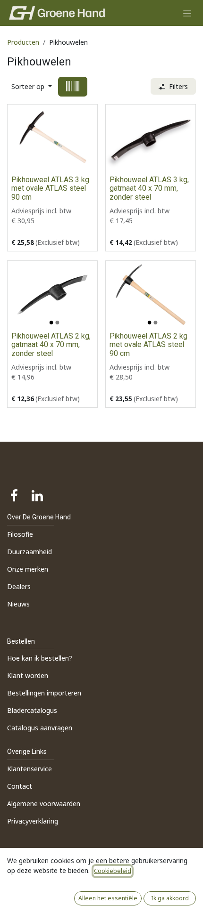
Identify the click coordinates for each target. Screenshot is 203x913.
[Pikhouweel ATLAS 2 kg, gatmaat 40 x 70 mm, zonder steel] (52, 294)
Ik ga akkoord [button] (170, 898)
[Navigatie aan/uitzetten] (187, 13)
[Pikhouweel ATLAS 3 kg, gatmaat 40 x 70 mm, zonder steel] (150, 138)
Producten (23, 42)
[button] (31, 86)
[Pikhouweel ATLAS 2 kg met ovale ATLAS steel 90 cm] (150, 294)
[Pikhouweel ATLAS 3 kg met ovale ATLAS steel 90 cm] (52, 138)
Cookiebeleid (112, 871)
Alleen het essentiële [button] (107, 898)
